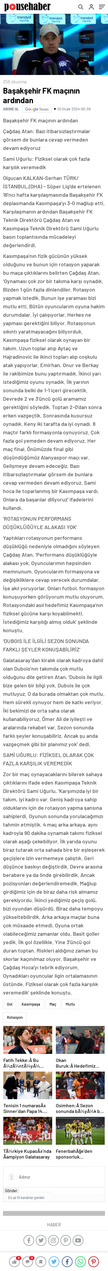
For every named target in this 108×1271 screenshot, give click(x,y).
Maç (53, 1004)
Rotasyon (15, 1017)
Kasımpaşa (31, 1004)
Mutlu (70, 1004)
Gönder (11, 1190)
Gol (9, 1004)
